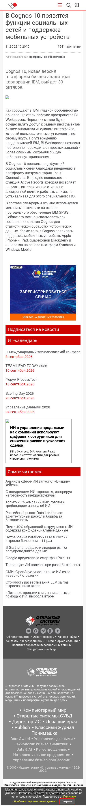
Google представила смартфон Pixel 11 (38, 557)
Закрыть (67, 801)
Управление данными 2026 (28, 407)
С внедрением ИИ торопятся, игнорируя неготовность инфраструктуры (39, 493)
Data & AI (24, 749)
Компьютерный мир (44, 710)
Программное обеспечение (47, 56)
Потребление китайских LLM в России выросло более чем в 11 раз (36, 538)
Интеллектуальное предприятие (41, 754)
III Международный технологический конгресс (43, 351)
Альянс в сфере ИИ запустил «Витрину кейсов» (38, 483)
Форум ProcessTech (21, 379)
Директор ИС (26, 721)
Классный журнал (54, 727)
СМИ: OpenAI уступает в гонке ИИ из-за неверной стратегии (38, 573)
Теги (51, 641)
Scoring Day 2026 (20, 393)
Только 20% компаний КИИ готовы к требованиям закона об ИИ (35, 503)
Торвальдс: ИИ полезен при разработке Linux (43, 564)
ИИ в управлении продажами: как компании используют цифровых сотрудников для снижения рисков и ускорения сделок (37, 436)
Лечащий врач (61, 721)
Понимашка (44, 733)
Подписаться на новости (33, 329)
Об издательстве (17, 636)
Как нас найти (67, 636)
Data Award (20, 738)
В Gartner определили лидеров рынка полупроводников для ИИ (36, 549)
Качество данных (51, 749)
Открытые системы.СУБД (44, 716)
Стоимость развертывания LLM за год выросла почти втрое (37, 584)
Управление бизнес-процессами (41, 760)
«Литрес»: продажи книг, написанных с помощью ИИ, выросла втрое (37, 594)
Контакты (12, 641)
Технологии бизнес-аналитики (41, 744)
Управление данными (53, 738)
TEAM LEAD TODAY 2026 (26, 365)
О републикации (33, 641)
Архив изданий (67, 641)
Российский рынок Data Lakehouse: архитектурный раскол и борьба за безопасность (34, 516)
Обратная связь (43, 636)
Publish (22, 727)
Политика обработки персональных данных (41, 645)
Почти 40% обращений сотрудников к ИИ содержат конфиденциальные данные (39, 528)
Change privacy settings (41, 649)
